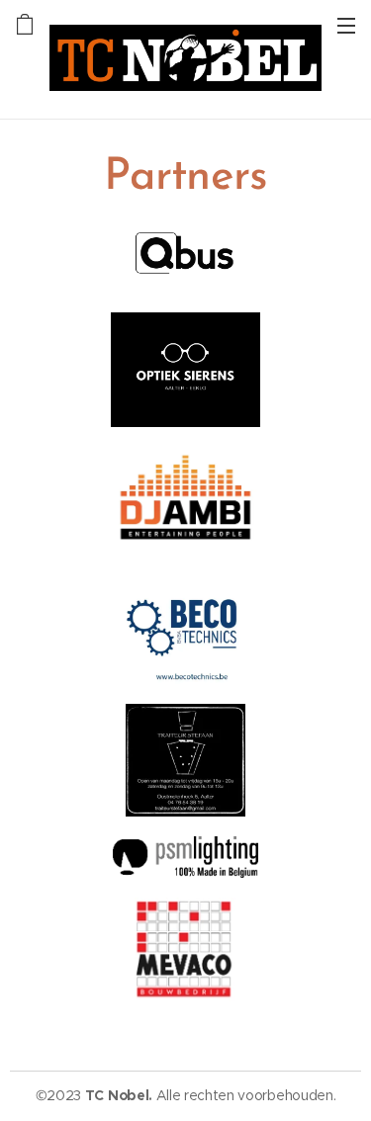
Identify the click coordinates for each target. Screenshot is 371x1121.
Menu (346, 24)
